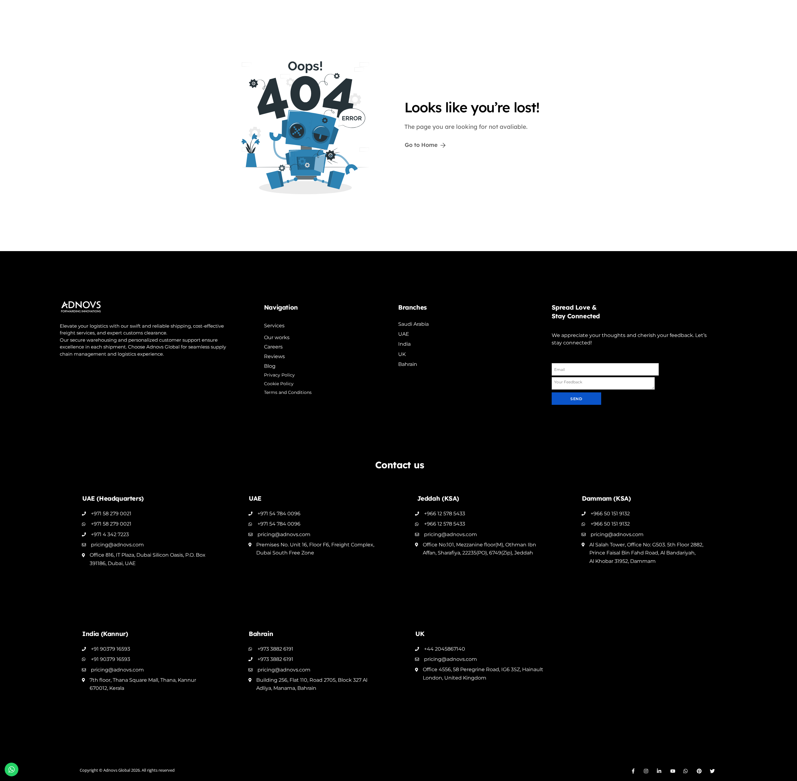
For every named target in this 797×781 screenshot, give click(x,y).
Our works (277, 337)
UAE (403, 334)
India (404, 344)
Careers (273, 347)
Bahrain (407, 364)
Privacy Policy (279, 375)
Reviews (274, 356)
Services (274, 326)
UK (402, 354)
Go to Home (421, 144)
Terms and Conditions (288, 392)
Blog (270, 366)
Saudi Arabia (413, 324)
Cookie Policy (279, 383)
